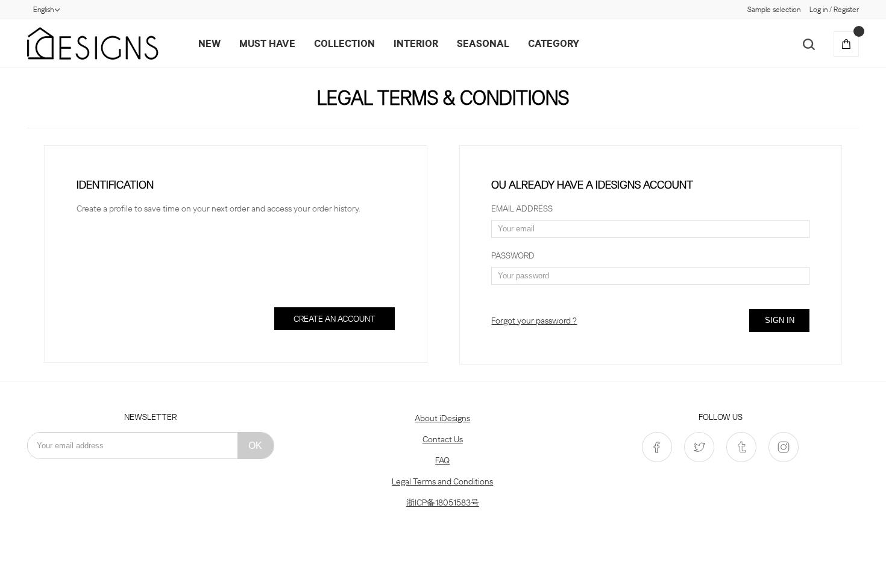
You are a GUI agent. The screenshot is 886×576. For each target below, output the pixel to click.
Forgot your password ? (534, 320)
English (43, 9)
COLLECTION (344, 43)
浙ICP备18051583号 (442, 502)
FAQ (442, 460)
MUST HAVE (267, 43)
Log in (818, 9)
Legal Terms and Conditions (442, 481)
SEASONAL (483, 43)
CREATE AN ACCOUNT (334, 318)
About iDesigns (442, 418)
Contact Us (443, 439)
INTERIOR (416, 43)
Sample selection (773, 9)
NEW (209, 43)
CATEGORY (553, 43)
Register (846, 9)
